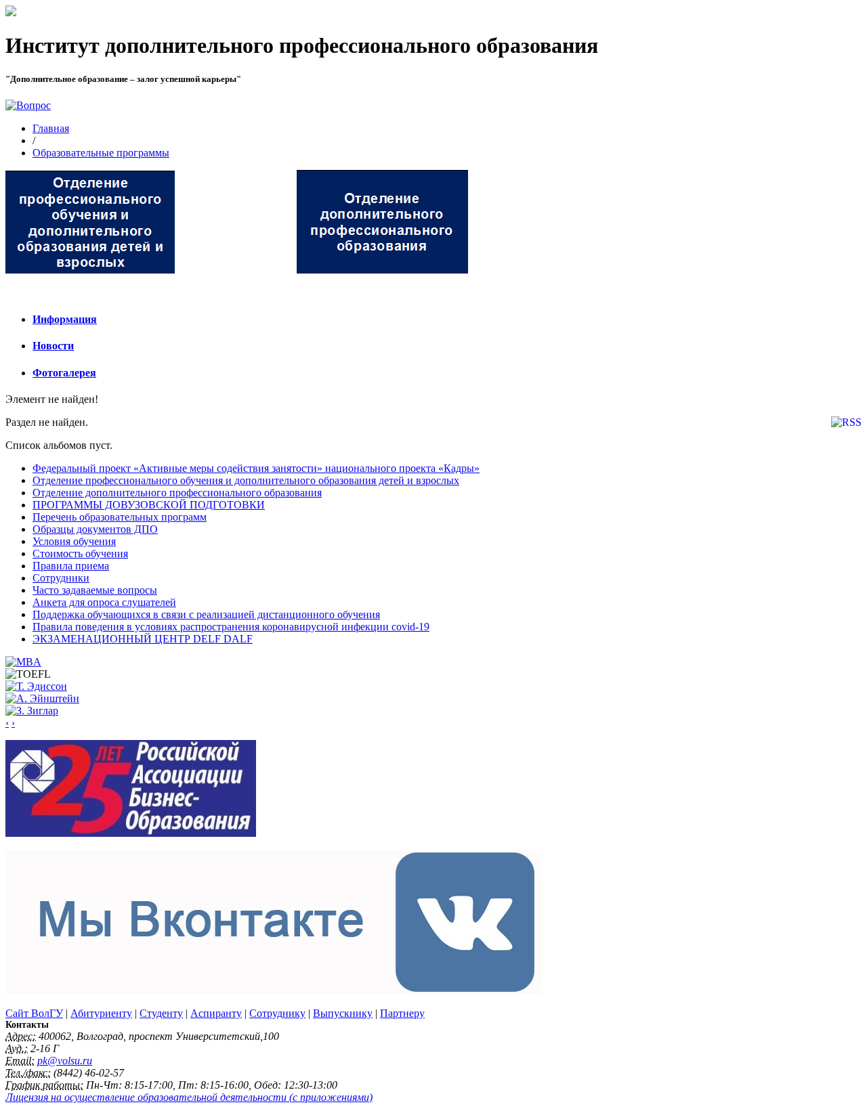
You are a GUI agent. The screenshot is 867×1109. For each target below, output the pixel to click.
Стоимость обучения (80, 553)
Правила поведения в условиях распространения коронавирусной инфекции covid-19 (231, 626)
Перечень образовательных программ (120, 517)
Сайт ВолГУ (34, 1013)
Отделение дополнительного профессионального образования (177, 492)
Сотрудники (61, 578)
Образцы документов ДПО (95, 529)
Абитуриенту (101, 1013)
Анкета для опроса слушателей (104, 602)
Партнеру (402, 1013)
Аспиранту (216, 1013)
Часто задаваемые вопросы (95, 590)
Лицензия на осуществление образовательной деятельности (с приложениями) (189, 1097)
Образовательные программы (101, 152)
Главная (51, 128)
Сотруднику (277, 1013)
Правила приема (71, 565)
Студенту (161, 1013)
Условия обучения (74, 541)
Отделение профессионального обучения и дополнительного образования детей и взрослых (246, 480)
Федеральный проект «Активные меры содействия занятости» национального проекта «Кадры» (256, 468)
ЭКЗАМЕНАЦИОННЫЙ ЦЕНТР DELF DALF (143, 639)
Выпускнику (343, 1013)
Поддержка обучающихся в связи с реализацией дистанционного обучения (206, 614)
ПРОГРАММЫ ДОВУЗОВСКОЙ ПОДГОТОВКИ (149, 504)
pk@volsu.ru (64, 1060)
